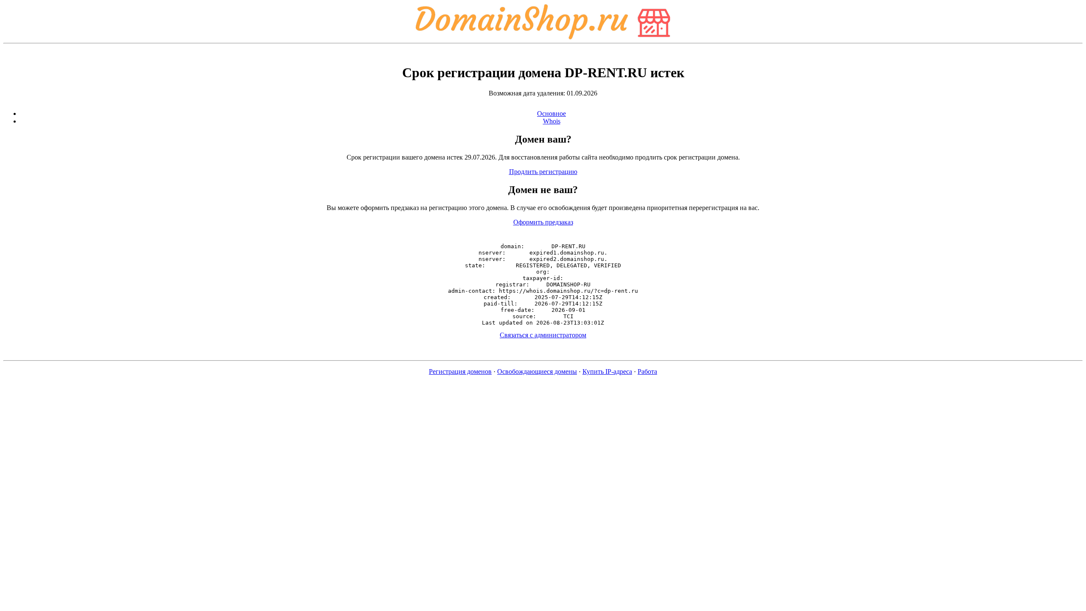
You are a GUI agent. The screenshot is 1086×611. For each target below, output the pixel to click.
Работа (647, 371)
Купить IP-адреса (607, 371)
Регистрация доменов (460, 371)
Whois (551, 121)
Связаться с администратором (543, 335)
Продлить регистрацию (543, 171)
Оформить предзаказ (543, 222)
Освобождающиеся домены (537, 371)
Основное (551, 113)
